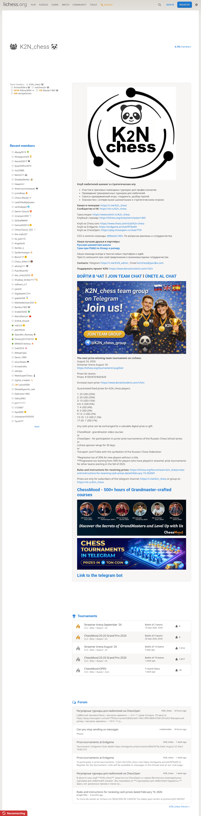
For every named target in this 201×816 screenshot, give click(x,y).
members (183, 46)
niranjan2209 (22, 215)
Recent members (22, 146)
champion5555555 (24, 416)
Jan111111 (20, 402)
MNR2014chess (23, 343)
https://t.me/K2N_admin (114, 263)
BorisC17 (19, 256)
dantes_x (19, 247)
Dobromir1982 (22, 393)
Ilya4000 (19, 412)
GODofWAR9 (21, 220)
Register (184, 4)
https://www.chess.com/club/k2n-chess (122, 223)
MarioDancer (21, 316)
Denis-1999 (20, 357)
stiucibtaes (20, 361)
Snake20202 (21, 311)
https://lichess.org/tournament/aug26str (100, 368)
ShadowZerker (22, 179)
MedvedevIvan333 (24, 302)
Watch (65, 4)
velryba (18, 370)
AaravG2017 (21, 161)
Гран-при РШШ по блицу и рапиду (98, 248)
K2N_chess (35, 84)
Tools (93, 4)
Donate (108, 4)
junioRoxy (20, 193)
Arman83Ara (20, 87)
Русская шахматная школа (94, 245)
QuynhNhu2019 (23, 165)
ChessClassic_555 (24, 229)
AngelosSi (20, 243)
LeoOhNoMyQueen (25, 202)
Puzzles (43, 4)
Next (37, 426)
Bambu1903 (21, 307)
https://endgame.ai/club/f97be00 (118, 226)
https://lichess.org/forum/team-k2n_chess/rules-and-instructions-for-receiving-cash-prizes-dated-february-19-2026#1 (131, 471)
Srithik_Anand (22, 320)
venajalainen (23, 93)
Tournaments (87, 616)
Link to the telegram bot (99, 575)
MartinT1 (19, 174)
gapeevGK (20, 298)
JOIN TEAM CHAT (125, 276)
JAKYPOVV (20, 329)
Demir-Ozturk (22, 211)
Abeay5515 (20, 152)
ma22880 (19, 170)
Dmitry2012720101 (24, 339)
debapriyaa (21, 352)
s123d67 (19, 407)
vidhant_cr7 (21, 284)
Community (79, 4)
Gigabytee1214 (22, 293)
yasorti (18, 288)
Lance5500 (22, 384)
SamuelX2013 (22, 225)
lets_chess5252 (22, 275)
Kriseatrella (21, 366)
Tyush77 (19, 421)
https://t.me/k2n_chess (113, 205)
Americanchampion (25, 188)
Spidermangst (22, 252)
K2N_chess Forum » (179, 806)
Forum (82, 702)
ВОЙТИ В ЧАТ (90, 276)
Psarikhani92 (21, 270)
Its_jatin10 (20, 238)
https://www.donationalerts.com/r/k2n (131, 268)
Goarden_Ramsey (24, 334)
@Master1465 (115, 236)
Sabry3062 (20, 398)
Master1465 (47, 90)
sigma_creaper (22, 380)
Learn (55, 4)
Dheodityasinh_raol (25, 389)
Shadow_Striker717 (25, 279)
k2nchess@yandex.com (150, 263)
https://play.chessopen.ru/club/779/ (121, 230)
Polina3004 (22, 90)
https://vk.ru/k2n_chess (113, 208)
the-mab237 (21, 234)
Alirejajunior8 (22, 156)
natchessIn (40, 87)
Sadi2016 (19, 348)
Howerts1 (19, 184)
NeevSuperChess (24, 375)
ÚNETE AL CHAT (161, 276)
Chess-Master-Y (23, 197)
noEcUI (18, 325)
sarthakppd (21, 206)
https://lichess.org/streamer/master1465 (122, 217)
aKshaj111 (20, 266)
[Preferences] (196, 4)
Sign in (170, 4)
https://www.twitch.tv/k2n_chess (111, 214)
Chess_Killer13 (22, 261)
